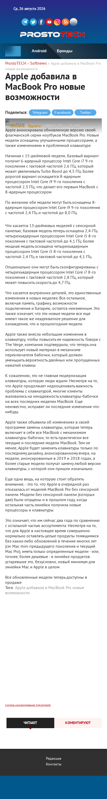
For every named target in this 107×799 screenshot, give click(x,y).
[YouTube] (49, 22)
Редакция (53, 759)
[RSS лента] (65, 22)
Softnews (17, 126)
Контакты (53, 764)
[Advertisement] (53, 653)
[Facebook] (41, 22)
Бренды (64, 51)
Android (39, 51)
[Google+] (57, 22)
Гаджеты (34, 126)
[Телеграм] (25, 22)
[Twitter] (33, 22)
